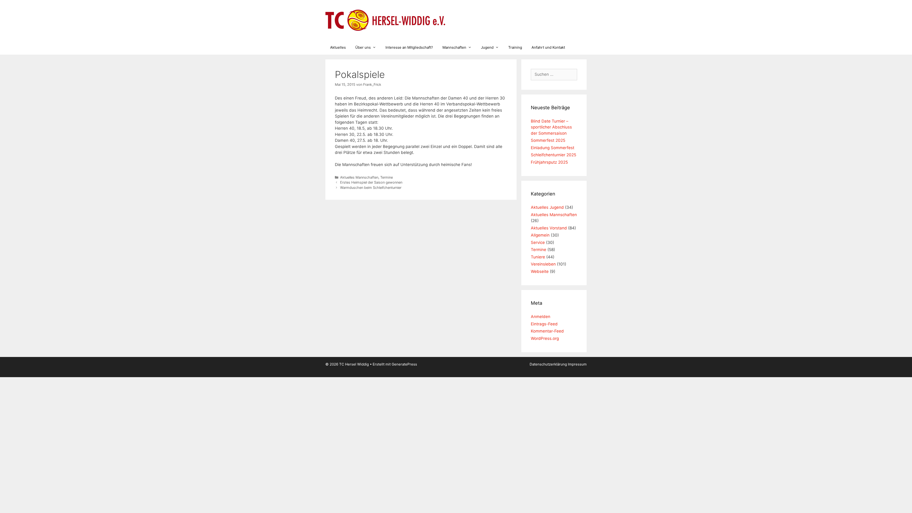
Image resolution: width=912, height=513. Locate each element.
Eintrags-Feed (544, 324)
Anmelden (540, 316)
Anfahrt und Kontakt (548, 47)
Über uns (363, 47)
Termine (386, 177)
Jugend (487, 47)
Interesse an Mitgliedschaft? (409, 47)
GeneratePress (404, 364)
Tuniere (538, 257)
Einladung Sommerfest (552, 147)
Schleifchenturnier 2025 (553, 154)
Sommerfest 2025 (548, 140)
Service (538, 242)
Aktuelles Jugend (547, 207)
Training (515, 47)
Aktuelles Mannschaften (359, 177)
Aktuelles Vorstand (549, 228)
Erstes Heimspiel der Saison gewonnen (371, 182)
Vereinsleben (543, 264)
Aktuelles (338, 47)
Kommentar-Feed (547, 331)
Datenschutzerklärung (549, 364)
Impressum (577, 364)
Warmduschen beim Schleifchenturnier (370, 187)
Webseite (540, 271)
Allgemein (540, 235)
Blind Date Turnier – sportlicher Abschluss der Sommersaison (551, 127)
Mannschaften (454, 47)
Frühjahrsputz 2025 (549, 162)
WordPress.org (545, 338)
